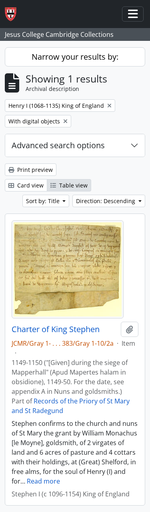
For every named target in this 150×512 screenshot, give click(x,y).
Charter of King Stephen (56, 329)
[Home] (14, 14)
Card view (30, 185)
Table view (73, 185)
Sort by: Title (43, 201)
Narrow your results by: (75, 56)
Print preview (34, 169)
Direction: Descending (106, 201)
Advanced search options (58, 145)
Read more (43, 481)
